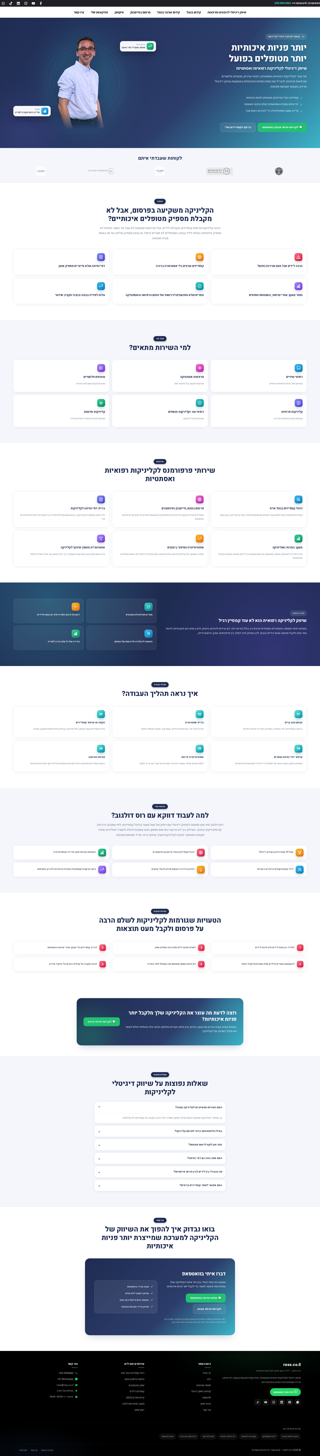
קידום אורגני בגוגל (168, 12)
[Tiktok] (11, 3)
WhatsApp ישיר (65, 1378)
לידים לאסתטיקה (269, 1436)
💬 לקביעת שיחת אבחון (102, 1022)
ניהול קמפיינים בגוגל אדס (132, 1372)
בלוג (209, 1379)
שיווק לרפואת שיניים (290, 1436)
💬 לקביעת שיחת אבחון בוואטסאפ (282, 127)
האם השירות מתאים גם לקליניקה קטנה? (198, 1107)
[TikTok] (257, 1402)
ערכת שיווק (205, 1403)
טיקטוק (119, 12)
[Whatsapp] (3, 3)
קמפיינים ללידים (137, 1391)
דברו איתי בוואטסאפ (283, 1392)
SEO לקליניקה (208, 1436)
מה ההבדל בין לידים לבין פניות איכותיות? (198, 1172)
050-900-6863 (283, 3)
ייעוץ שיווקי (139, 1409)
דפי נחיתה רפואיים (227, 1436)
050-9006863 (66, 1372)
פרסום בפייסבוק (140, 12)
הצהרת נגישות (47, 1450)
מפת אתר (23, 1450)
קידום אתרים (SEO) (135, 1397)
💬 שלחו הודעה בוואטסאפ (205, 1298)
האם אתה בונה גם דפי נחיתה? (204, 1158)
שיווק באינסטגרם (136, 1385)
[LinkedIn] (281, 1402)
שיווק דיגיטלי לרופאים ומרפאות (227, 12)
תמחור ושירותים (203, 1385)
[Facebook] (289, 1402)
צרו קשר (79, 12)
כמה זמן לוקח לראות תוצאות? (205, 1145)
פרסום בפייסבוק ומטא (134, 1379)
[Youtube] (33, 3)
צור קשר (207, 1409)
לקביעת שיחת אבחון (209, 1309)
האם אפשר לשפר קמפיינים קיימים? (201, 1185)
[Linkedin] (18, 3)
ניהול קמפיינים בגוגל (188, 1436)
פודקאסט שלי (99, 12)
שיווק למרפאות (168, 1436)
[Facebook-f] (41, 3)
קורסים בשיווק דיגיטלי (201, 1391)
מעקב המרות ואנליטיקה (133, 1403)
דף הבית (207, 1372)
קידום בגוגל (193, 12)
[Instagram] (25, 3)
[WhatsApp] (297, 1402)
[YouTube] (265, 1402)
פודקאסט (206, 1397)
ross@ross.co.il (65, 1385)
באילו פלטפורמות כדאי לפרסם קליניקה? (198, 1131)
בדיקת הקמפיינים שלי (238, 127)
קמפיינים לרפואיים (249, 1436)
